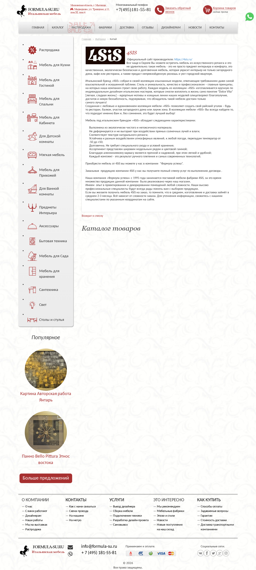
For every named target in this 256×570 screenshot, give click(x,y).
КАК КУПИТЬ (209, 500)
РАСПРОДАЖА (81, 27)
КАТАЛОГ (58, 27)
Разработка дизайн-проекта (131, 520)
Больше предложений (46, 478)
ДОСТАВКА (127, 27)
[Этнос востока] (45, 424)
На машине (76, 515)
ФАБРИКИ (105, 27)
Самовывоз (120, 524)
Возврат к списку (92, 215)
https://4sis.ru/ (183, 59)
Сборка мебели (123, 511)
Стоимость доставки (214, 520)
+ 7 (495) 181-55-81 (99, 553)
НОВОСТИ (195, 27)
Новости (162, 520)
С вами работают (36, 511)
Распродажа (33, 529)
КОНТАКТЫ (217, 27)
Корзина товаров (224, 8)
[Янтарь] (45, 362)
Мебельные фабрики (170, 511)
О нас (28, 506)
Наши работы (34, 520)
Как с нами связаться (82, 506)
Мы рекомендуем (168, 506)
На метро (75, 520)
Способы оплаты (211, 506)
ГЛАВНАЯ (38, 27)
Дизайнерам (33, 515)
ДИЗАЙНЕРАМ (171, 27)
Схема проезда (78, 511)
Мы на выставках (36, 524)
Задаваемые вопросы (214, 511)
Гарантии (206, 515)
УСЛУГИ (116, 500)
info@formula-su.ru (99, 546)
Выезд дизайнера (124, 506)
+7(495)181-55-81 (133, 9)
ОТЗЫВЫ (147, 27)
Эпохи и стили (166, 515)
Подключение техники (127, 515)
